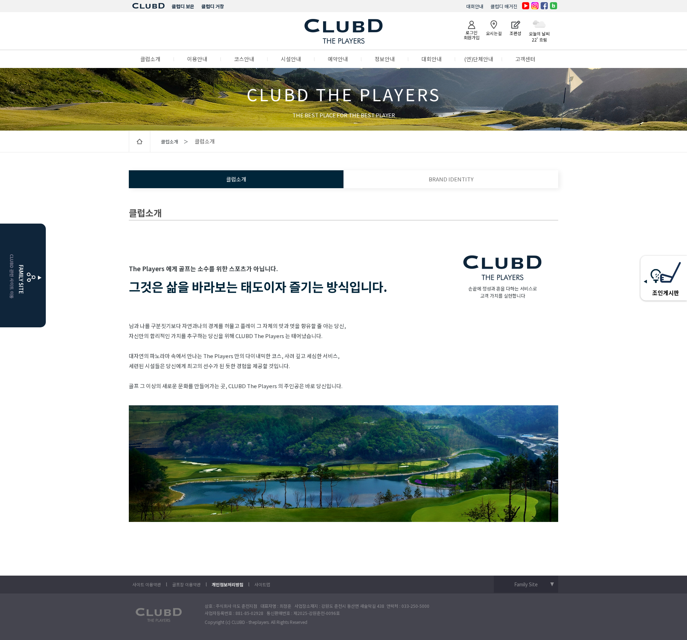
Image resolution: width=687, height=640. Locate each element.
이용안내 (197, 59)
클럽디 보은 (183, 6)
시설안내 (291, 59)
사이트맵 (262, 584)
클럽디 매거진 (504, 6)
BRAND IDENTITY (451, 179)
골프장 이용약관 (186, 584)
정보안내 (385, 59)
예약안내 (338, 59)
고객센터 (525, 59)
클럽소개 (150, 59)
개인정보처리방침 (227, 584)
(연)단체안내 (478, 59)
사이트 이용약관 (146, 584)
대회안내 (474, 6)
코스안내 (244, 59)
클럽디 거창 (212, 6)
